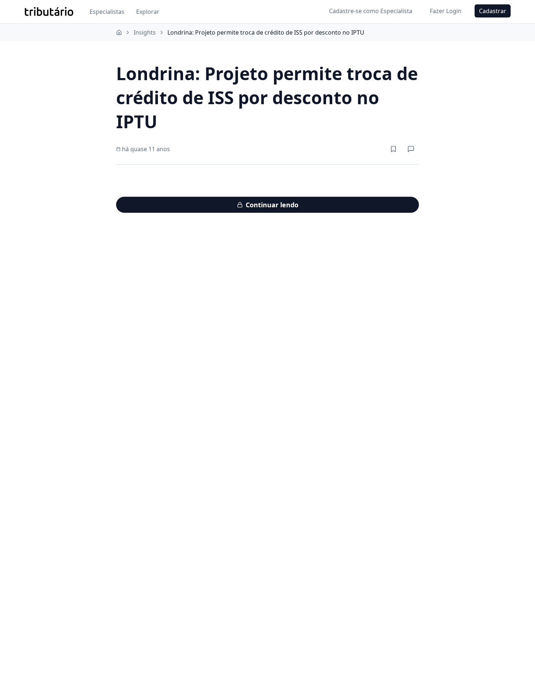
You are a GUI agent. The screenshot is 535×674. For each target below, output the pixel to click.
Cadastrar (492, 11)
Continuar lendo (272, 204)
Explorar (147, 12)
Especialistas (107, 12)
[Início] (119, 32)
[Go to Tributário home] (49, 11)
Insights (145, 32)
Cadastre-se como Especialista (370, 11)
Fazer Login (445, 11)
